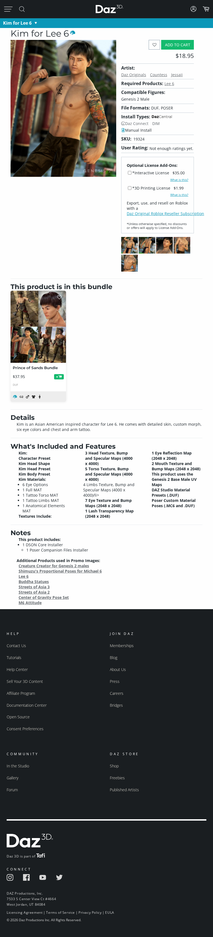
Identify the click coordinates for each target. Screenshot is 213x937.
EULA (109, 912)
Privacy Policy (90, 912)
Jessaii (177, 74)
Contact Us (16, 645)
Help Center (17, 669)
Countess (158, 74)
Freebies (117, 777)
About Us (118, 669)
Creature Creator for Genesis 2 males (54, 565)
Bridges (116, 705)
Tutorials (14, 657)
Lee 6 (169, 83)
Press (115, 681)
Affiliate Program (21, 693)
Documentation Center (27, 705)
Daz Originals (133, 74)
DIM (156, 123)
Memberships (122, 645)
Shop (114, 766)
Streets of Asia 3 (34, 586)
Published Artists (124, 789)
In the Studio (18, 766)
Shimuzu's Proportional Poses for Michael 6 (60, 571)
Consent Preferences (25, 728)
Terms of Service (60, 912)
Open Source (18, 716)
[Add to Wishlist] (154, 45)
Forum (12, 789)
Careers (116, 693)
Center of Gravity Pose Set (44, 597)
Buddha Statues (34, 581)
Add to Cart (177, 44)
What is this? (179, 180)
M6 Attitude (30, 602)
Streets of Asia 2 (34, 592)
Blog (113, 657)
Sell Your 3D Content (25, 681)
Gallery (12, 777)
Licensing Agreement (24, 912)
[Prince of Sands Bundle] (38, 327)
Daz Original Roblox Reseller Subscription (165, 213)
